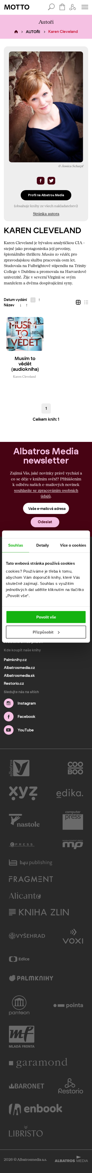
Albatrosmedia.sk (19, 675)
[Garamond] (38, 1063)
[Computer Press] (72, 820)
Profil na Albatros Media (46, 195)
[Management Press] (72, 844)
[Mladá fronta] (22, 1037)
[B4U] (30, 862)
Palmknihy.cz (15, 659)
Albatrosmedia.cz (19, 667)
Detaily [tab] (42, 545)
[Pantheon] (19, 1005)
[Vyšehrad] (27, 935)
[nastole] (24, 820)
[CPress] (22, 844)
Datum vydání (15, 300)
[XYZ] (23, 793)
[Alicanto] (25, 895)
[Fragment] (31, 879)
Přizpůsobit (43, 632)
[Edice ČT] (19, 959)
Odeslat (45, 522)
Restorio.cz (14, 683)
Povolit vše (46, 617)
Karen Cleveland (24, 376)
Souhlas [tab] (15, 545)
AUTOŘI (33, 32)
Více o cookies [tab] (73, 545)
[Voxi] (72, 935)
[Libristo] (26, 1131)
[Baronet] (26, 1086)
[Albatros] (19, 768)
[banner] (17, 7)
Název (9, 305)
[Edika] (69, 793)
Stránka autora (46, 213)
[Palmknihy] (31, 978)
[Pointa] (68, 1005)
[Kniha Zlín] (39, 912)
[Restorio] (70, 1086)
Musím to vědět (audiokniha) (25, 364)
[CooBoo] (75, 768)
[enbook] (35, 1109)
